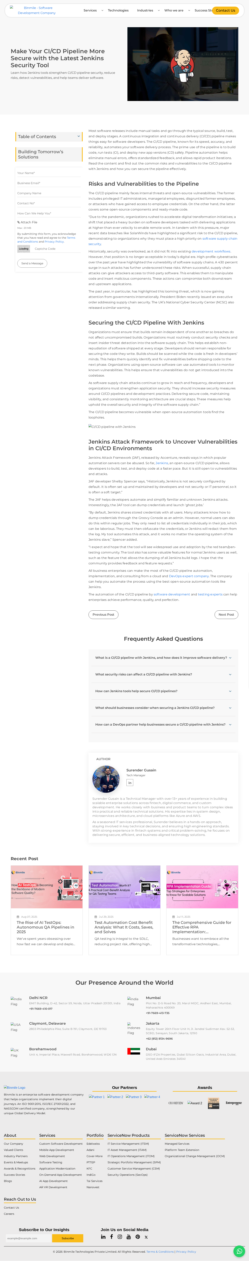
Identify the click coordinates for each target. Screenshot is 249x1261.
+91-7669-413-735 (157, 1013)
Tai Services (95, 1181)
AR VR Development (53, 1187)
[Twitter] (146, 1237)
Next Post (226, 614)
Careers (9, 1214)
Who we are (173, 10)
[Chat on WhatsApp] (239, 1251)
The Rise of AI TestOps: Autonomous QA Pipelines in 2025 (45, 927)
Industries (145, 10)
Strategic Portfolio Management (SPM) (134, 1162)
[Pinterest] (138, 1237)
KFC (89, 1168)
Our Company (13, 1143)
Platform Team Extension (182, 1150)
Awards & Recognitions (19, 1168)
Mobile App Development (56, 1150)
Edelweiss (93, 1143)
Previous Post (103, 614)
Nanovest (93, 1187)
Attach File (28, 222)
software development (172, 594)
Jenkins (162, 463)
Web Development (52, 1156)
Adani (90, 1150)
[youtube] (129, 1237)
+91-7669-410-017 (41, 1008)
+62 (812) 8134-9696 (159, 1038)
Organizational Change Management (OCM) (195, 1156)
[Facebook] (111, 1237)
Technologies (118, 10)
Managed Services (177, 1143)
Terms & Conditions (160, 1252)
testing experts (210, 594)
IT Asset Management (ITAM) (127, 1150)
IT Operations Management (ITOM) (131, 1156)
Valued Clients (13, 1150)
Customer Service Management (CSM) (134, 1168)
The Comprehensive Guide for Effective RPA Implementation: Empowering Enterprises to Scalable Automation (201, 927)
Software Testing (50, 1162)
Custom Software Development (61, 1143)
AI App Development (53, 1181)
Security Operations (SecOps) (128, 1175)
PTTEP (91, 1162)
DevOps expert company (189, 576)
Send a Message (32, 263)
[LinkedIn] (129, 782)
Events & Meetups (16, 1162)
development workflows (211, 251)
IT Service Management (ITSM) (128, 1143)
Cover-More (95, 1156)
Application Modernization (57, 1168)
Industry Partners (16, 1156)
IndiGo (91, 1175)
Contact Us (225, 10)
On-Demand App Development (60, 1175)
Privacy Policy (54, 241)
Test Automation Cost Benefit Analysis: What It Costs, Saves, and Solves (124, 927)
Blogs (8, 1181)
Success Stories (207, 10)
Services (90, 10)
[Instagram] (120, 1237)
